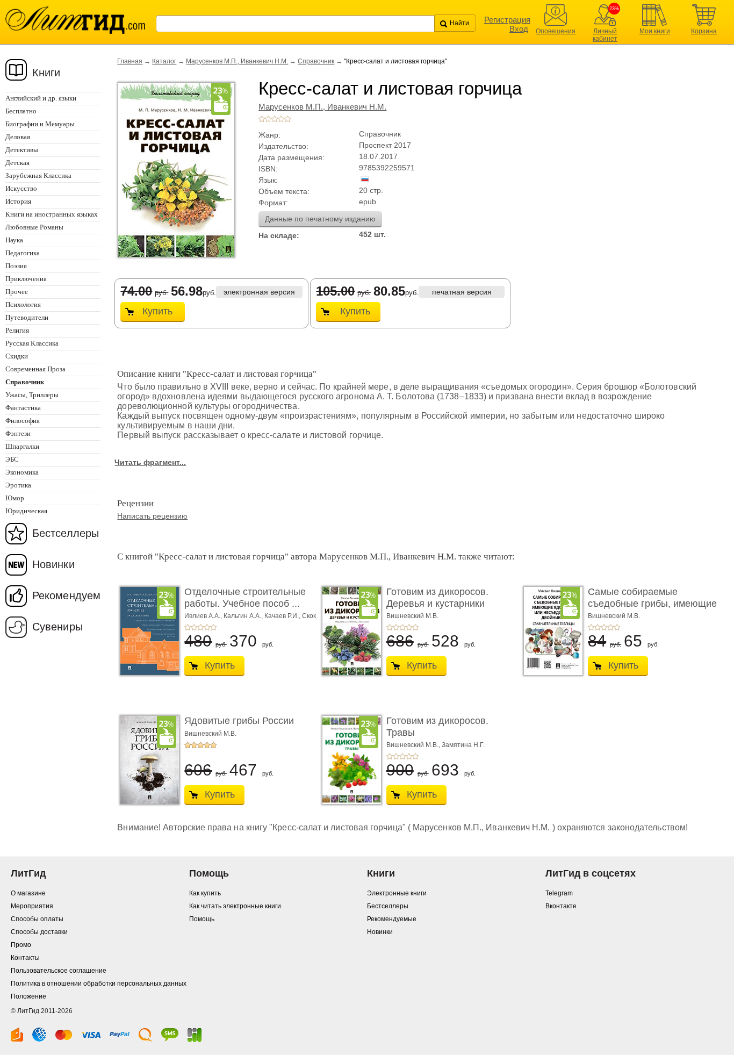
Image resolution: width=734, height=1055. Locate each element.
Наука (14, 240)
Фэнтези (18, 433)
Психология (23, 304)
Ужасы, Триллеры (32, 395)
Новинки (53, 564)
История (18, 201)
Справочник (316, 61)
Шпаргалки (22, 446)
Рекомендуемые (391, 919)
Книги (46, 72)
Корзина (704, 31)
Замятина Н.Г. (463, 745)
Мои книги (654, 31)
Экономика (22, 472)
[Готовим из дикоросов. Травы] (348, 760)
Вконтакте (561, 906)
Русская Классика (32, 343)
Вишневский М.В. (412, 616)
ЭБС (12, 459)
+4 (281, 119)
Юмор (14, 498)
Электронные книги (397, 893)
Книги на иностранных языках (51, 214)
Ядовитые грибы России (239, 720)
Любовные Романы (34, 227)
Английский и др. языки (40, 98)
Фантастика (23, 408)
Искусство (21, 188)
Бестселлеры (65, 533)
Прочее (16, 292)
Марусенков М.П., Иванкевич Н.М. (237, 61)
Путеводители (26, 317)
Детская (17, 163)
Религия (17, 330)
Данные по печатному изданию (320, 218)
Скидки (16, 356)
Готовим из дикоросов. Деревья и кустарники (437, 597)
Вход (518, 28)
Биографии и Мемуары (40, 124)
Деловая (17, 137)
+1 (261, 119)
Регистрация (507, 19)
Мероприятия (32, 906)
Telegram (559, 893)
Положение (28, 996)
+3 (274, 119)
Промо (21, 945)
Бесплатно (21, 111)
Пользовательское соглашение (58, 970)
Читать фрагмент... (150, 462)
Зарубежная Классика (38, 175)
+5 (287, 119)
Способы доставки (39, 932)
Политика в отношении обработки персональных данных (98, 983)
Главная (129, 61)
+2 (268, 119)
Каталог (164, 61)
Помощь (201, 919)
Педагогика (22, 253)
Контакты (25, 957)
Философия (22, 421)
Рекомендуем (66, 595)
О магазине (28, 893)
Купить (157, 311)
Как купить (205, 893)
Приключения (26, 279)
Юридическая (26, 511)
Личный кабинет (605, 34)
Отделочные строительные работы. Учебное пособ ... (245, 597)
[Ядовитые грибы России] (146, 760)
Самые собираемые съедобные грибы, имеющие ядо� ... (652, 603)
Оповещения (555, 31)
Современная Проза (35, 369)
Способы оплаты (37, 919)
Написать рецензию (152, 516)
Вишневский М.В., (414, 745)
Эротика (18, 485)
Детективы (21, 150)
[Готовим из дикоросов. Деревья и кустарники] (348, 631)
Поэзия (16, 266)
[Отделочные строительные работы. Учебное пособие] (146, 631)
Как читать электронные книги (235, 906)
